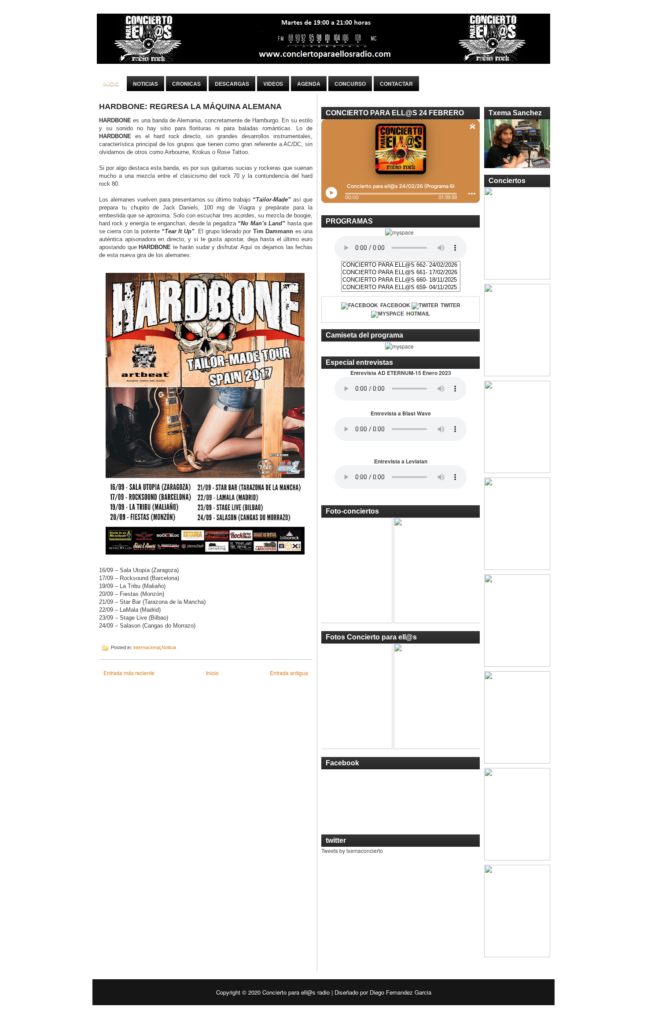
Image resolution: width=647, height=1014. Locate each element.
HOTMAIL (418, 314)
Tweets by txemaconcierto (352, 850)
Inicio (111, 84)
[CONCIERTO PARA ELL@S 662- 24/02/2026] (401, 265)
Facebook (395, 305)
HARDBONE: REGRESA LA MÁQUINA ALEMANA (190, 106)
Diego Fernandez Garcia (400, 992)
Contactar (396, 84)
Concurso (350, 84)
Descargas (232, 84)
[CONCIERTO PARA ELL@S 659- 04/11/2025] (401, 287)
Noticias (145, 84)
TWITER (450, 305)
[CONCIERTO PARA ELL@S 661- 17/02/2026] (401, 272)
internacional (146, 647)
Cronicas (186, 84)
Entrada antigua (289, 672)
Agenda (308, 84)
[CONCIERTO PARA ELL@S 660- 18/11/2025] (401, 280)
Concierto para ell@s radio (296, 992)
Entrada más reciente (128, 672)
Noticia (169, 647)
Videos (273, 84)
